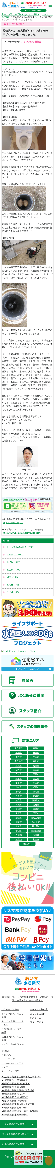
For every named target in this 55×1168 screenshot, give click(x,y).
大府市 (19, 796)
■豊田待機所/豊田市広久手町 (15, 1083)
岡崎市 (19, 752)
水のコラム (35, 1018)
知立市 (19, 800)
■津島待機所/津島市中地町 (14, 1108)
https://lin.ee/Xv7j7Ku (13, 522)
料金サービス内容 (10, 1009)
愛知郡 (19, 831)
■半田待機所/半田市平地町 (14, 1114)
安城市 (19, 774)
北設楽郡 (27, 844)
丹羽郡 (19, 835)
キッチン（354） (15, 555)
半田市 (36, 757)
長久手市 (36, 826)
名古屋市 (19, 748)
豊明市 (19, 809)
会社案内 (5, 1051)
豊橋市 (36, 748)
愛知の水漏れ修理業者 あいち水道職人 (20, 14)
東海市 (36, 792)
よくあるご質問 (37, 1014)
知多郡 (19, 839)
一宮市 (36, 752)
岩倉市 (36, 805)
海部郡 (36, 835)
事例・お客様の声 (39, 1009)
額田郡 (36, 839)
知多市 (36, 796)
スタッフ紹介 (36, 1022)
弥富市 (19, 822)
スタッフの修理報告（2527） (21, 547)
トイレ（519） (14, 562)
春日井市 (19, 761)
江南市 (36, 783)
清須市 (19, 817)
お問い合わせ (8, 1055)
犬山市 (36, 778)
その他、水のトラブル (12, 1044)
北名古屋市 (36, 817)
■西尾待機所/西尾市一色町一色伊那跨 (20, 1111)
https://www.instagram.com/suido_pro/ (21, 533)
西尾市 (36, 774)
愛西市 (36, 813)
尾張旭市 (36, 800)
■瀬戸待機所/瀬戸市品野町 (14, 1101)
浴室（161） (13, 577)
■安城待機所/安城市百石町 (14, 1097)
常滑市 (19, 783)
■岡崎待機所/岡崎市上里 (13, 1094)
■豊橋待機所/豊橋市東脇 (13, 1087)
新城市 (19, 792)
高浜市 (19, 805)
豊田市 (36, 770)
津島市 (19, 765)
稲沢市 (36, 787)
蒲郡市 (19, 778)
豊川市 (36, 761)
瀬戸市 (19, 757)
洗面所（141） (14, 570)
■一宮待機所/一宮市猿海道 (14, 1080)
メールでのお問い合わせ (33, 10)
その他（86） (13, 592)
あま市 (19, 826)
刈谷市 (19, 770)
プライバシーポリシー (12, 1071)
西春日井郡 (36, 831)
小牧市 (19, 787)
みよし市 (36, 822)
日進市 (36, 809)
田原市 (19, 813)
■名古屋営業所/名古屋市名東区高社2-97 (21, 1076)
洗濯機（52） (13, 585)
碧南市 (36, 765)
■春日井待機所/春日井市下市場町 (17, 1090)
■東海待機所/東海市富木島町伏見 (17, 1104)
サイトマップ (8, 1059)
